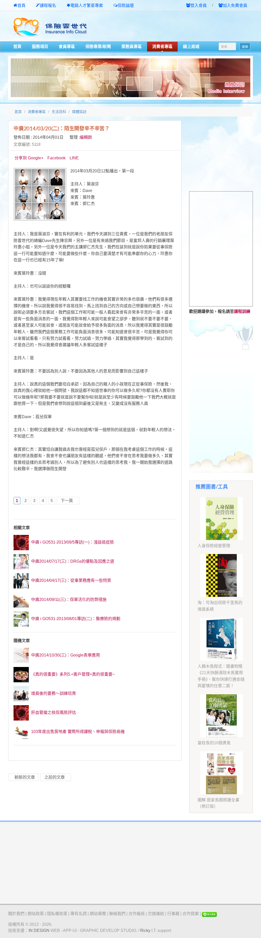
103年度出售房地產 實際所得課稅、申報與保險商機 (77, 731)
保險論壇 (126, 5)
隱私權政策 (57, 913)
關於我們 (16, 913)
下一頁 (67, 500)
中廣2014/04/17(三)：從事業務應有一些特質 (70, 580)
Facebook (56, 158)
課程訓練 (242, 311)
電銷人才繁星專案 (86, 5)
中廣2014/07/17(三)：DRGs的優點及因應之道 (72, 561)
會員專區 (67, 46)
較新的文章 (25, 777)
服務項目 (40, 46)
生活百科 (59, 112)
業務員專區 (131, 46)
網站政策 (36, 913)
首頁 (21, 5)
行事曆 (173, 913)
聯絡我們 (117, 913)
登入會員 (198, 5)
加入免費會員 (235, 5)
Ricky (145, 930)
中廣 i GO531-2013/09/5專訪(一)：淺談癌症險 (72, 542)
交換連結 (156, 913)
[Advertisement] (193, 26)
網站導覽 (98, 913)
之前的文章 (54, 777)
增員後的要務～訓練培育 (53, 693)
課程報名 (48, 5)
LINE (74, 158)
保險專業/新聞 (98, 46)
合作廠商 (136, 913)
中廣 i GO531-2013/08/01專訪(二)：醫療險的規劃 (75, 618)
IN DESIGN (39, 930)
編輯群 (86, 137)
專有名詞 (78, 913)
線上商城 (191, 46)
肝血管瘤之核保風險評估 (53, 712)
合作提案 (190, 913)
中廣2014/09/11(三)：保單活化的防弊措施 (68, 599)
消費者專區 (162, 46)
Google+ (35, 158)
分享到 (21, 158)
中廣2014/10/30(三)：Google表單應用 (65, 655)
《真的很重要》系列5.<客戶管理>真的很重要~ (72, 674)
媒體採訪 (79, 112)
